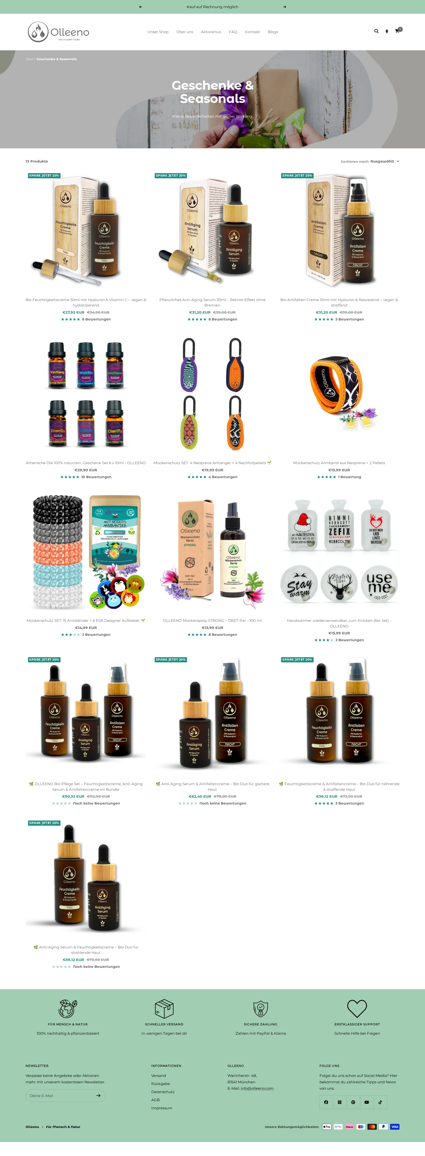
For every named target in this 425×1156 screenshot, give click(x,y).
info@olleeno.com (257, 1088)
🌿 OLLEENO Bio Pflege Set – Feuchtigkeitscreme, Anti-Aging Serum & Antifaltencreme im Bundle (86, 786)
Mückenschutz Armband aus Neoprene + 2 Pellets (339, 462)
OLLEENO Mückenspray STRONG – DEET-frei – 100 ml (212, 620)
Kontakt (252, 31)
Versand (158, 1075)
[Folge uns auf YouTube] (367, 1102)
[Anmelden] (98, 1095)
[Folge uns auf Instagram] (340, 1102)
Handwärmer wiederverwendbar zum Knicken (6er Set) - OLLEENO (339, 623)
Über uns (184, 31)
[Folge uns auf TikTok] (380, 1102)
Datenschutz (163, 1091)
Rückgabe (160, 1083)
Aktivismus (211, 31)
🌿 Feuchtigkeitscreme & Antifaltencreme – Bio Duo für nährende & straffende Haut (339, 786)
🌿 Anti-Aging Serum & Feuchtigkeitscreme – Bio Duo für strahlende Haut (85, 950)
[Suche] (376, 32)
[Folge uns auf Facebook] (326, 1102)
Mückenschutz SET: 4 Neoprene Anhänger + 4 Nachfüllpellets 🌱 (212, 462)
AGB (155, 1100)
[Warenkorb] (397, 32)
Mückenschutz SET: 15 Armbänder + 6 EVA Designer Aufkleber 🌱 (86, 620)
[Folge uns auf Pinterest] (353, 1102)
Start (29, 59)
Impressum (161, 1108)
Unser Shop (157, 31)
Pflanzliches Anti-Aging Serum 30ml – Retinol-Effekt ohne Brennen (212, 302)
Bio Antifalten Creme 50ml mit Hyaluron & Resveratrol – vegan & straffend (339, 302)
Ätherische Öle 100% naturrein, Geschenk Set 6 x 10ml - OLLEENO (86, 462)
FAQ (233, 31)
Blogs (273, 31)
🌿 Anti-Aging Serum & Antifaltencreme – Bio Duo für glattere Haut (212, 786)
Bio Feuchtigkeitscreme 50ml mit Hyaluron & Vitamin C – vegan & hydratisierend (86, 302)
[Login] (387, 32)
